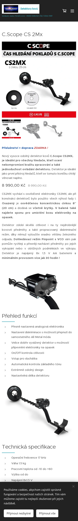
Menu (72, 11)
